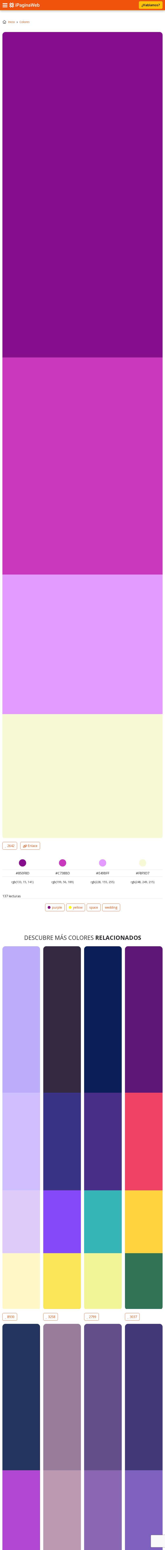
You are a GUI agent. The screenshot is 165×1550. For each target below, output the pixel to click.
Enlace (32, 846)
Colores (25, 22)
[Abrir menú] (5, 5)
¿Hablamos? (150, 5)
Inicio (11, 22)
